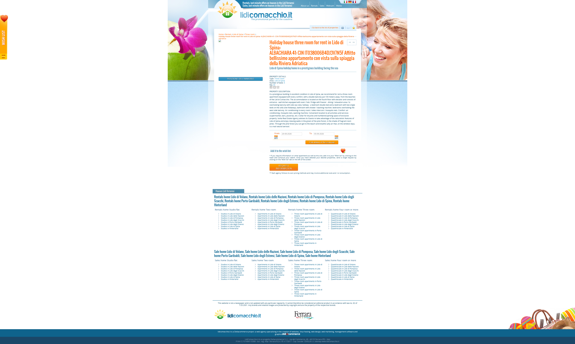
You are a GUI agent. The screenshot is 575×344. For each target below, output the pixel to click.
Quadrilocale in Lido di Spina (342, 226)
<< (350, 42)
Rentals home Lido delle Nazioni (268, 197)
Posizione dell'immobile (240, 79)
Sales (322, 6)
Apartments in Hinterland (268, 228)
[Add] (343, 153)
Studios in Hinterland (229, 228)
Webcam (330, 6)
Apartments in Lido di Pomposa (270, 218)
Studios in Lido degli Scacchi (232, 220)
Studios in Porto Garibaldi (231, 222)
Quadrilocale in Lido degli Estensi (344, 224)
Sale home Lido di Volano (229, 251)
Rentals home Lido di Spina (316, 201)
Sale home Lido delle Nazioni (262, 251)
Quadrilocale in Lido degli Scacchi (345, 220)
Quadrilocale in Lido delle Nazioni (345, 216)
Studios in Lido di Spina (230, 226)
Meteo (339, 6)
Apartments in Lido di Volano (269, 214)
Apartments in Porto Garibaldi (270, 222)
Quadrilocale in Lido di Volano (343, 214)
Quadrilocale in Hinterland (342, 228)
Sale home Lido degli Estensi (257, 255)
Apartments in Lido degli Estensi (271, 224)
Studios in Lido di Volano (231, 214)
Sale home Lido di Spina (290, 255)
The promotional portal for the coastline (271, 19)
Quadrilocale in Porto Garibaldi (344, 222)
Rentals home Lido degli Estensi (279, 201)
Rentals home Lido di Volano (231, 197)
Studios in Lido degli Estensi (232, 224)
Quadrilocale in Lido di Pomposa (344, 218)
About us (305, 6)
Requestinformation (284, 167)
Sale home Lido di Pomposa (296, 251)
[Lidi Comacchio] (254, 17)
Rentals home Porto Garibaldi (242, 201)
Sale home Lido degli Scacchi (331, 251)
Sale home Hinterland (318, 255)
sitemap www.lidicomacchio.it (327, 341)
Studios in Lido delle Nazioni (232, 216)
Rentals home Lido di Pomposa (306, 197)
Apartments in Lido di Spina (269, 226)
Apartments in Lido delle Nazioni (271, 216)
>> (354, 42)
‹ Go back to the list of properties (324, 28)
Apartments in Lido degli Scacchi (271, 220)
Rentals (314, 6)
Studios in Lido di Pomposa (232, 218)
